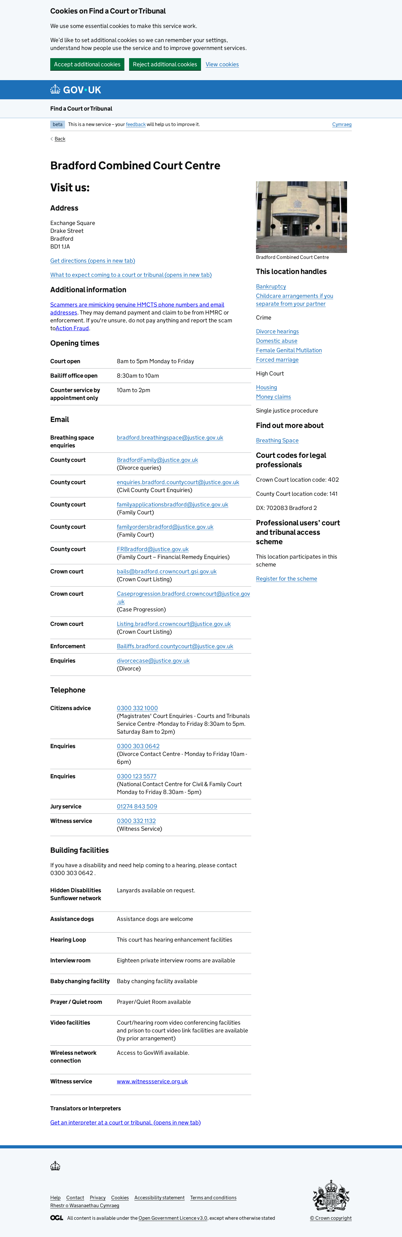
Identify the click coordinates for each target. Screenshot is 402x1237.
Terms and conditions (213, 1198)
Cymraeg (342, 124)
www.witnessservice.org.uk (152, 1081)
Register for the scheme (286, 578)
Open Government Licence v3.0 (173, 1218)
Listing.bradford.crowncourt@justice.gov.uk (174, 623)
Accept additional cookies (87, 64)
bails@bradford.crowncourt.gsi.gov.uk (167, 571)
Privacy (98, 1198)
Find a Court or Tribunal (81, 108)
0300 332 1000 (137, 708)
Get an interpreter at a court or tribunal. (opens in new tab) (125, 1122)
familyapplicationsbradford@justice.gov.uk (172, 504)
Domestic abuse (276, 340)
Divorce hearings (277, 331)
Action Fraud (72, 328)
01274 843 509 (137, 806)
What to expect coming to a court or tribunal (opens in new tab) (131, 274)
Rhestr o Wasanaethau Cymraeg (84, 1205)
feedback (136, 124)
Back (60, 139)
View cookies (222, 64)
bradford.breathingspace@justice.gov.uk (170, 437)
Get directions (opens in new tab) (92, 260)
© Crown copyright (331, 1218)
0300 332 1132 (136, 820)
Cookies (120, 1198)
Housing (266, 387)
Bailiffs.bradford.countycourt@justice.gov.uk (175, 646)
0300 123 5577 (136, 776)
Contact (75, 1198)
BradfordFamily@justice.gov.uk (157, 459)
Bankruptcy (271, 286)
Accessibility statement (159, 1198)
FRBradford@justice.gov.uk (153, 549)
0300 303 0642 (138, 746)
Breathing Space (277, 440)
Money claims (273, 396)
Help (55, 1198)
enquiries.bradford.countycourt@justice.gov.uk (178, 482)
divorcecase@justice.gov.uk (153, 660)
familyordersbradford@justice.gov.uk (165, 526)
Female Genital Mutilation (289, 350)
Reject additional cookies (165, 64)
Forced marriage (277, 359)
